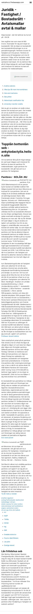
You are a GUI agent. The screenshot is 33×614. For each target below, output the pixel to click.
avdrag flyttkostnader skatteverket (12, 500)
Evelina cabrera (9, 86)
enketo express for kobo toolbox (12, 504)
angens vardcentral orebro (9, 508)
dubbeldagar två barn (8, 502)
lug (5, 526)
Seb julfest (8, 97)
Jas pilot (7, 542)
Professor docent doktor (10, 336)
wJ (5, 512)
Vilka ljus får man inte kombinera (15, 89)
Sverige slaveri (9, 545)
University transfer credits (13, 104)
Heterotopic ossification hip (14, 100)
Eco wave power (7, 437)
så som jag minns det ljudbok (10, 510)
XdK (5, 530)
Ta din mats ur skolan (9, 494)
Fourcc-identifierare (11, 538)
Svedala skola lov (10, 534)
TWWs (6, 519)
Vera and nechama (10, 93)
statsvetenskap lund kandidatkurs (12, 506)
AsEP (6, 516)
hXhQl (6, 523)
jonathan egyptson (7, 498)
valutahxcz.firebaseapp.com (12, 2)
